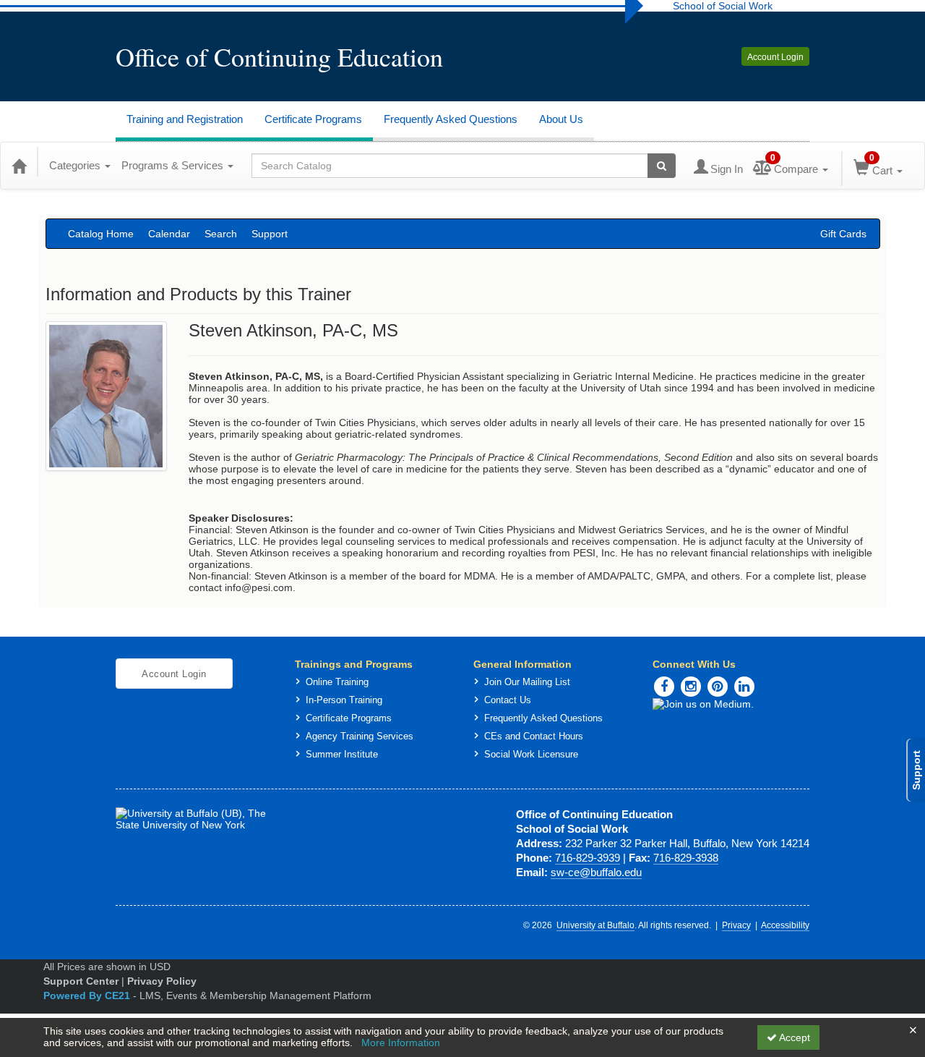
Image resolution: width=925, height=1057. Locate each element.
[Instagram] (691, 686)
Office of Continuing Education (279, 56)
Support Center (81, 981)
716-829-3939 (587, 858)
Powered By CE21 (88, 995)
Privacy (736, 925)
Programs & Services (173, 165)
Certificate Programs (313, 119)
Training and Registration (184, 119)
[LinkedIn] (744, 686)
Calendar (169, 233)
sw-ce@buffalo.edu (596, 872)
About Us (561, 119)
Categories (76, 165)
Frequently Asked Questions (450, 119)
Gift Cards (843, 233)
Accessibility (785, 925)
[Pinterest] (717, 686)
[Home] (19, 166)
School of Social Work (723, 6)
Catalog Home (101, 233)
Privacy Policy (162, 981)
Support (269, 233)
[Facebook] (664, 686)
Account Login (775, 57)
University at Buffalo (595, 925)
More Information (400, 1042)
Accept (793, 1037)
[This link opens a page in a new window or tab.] (731, 704)
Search (221, 233)
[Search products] (662, 165)
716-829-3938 (685, 858)
